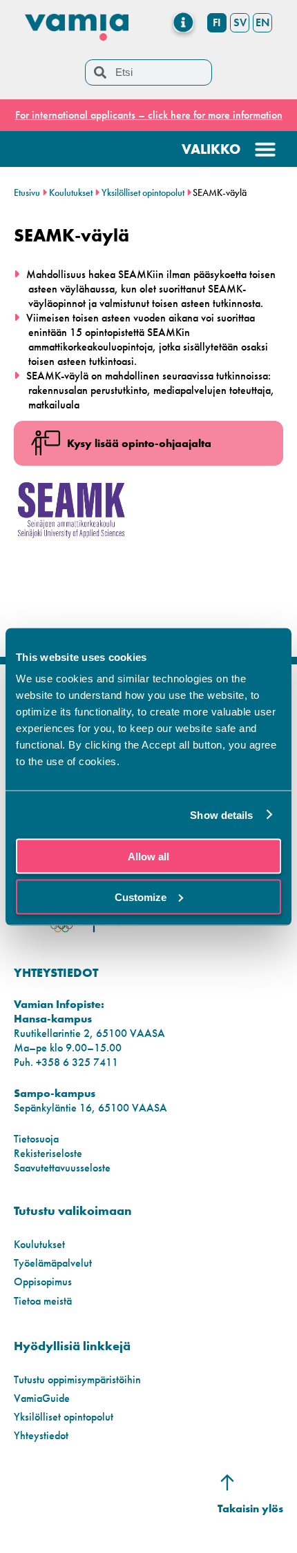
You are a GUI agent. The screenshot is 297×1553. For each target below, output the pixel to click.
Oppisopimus (43, 1281)
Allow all (148, 856)
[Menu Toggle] (183, 22)
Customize (140, 896)
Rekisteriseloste (48, 1153)
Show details (221, 814)
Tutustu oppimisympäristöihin (77, 1379)
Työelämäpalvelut (53, 1263)
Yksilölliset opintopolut (143, 193)
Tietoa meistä (43, 1301)
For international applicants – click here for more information (148, 115)
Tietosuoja (36, 1138)
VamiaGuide (42, 1398)
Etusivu (27, 193)
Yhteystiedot (41, 1435)
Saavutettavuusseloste (62, 1167)
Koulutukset (71, 193)
